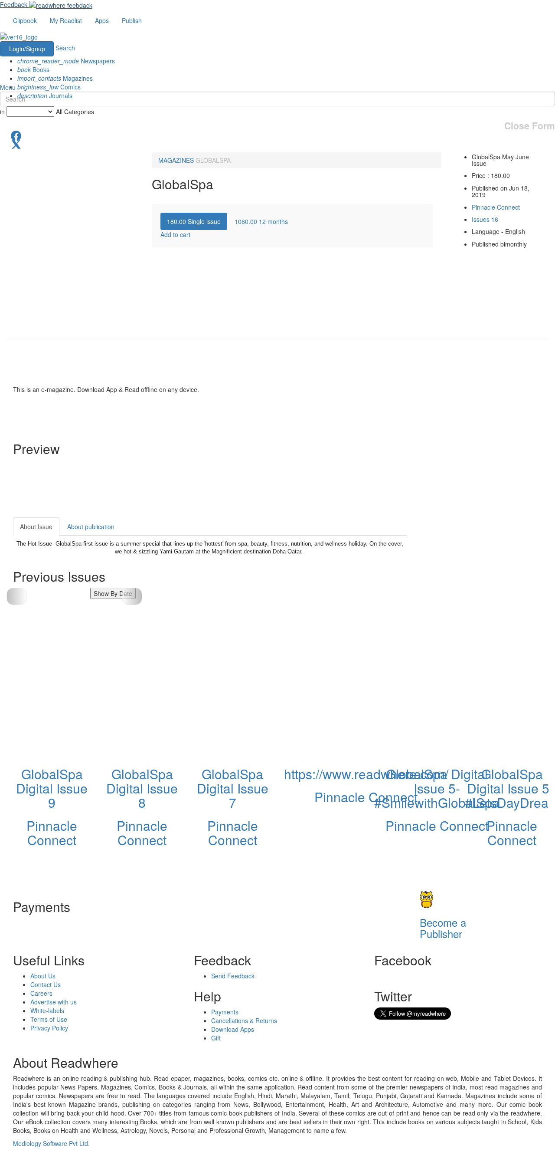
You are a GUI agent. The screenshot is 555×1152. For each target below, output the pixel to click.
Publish (132, 20)
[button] (132, 596)
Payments (224, 1011)
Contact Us (45, 984)
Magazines (55, 78)
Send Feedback (233, 975)
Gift (216, 1038)
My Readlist (66, 20)
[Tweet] (277, 143)
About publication (90, 526)
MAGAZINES (176, 160)
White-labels (47, 1010)
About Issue (36, 526)
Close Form (529, 125)
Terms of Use (48, 1019)
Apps (102, 20)
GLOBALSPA (213, 160)
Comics (49, 86)
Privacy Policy (49, 1028)
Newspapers (66, 60)
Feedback (13, 4)
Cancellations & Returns (244, 1020)
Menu (8, 87)
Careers (41, 993)
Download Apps (232, 1029)
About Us (43, 975)
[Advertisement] (485, 571)
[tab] (193, 221)
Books (33, 69)
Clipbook (25, 20)
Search (65, 47)
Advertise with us (53, 1001)
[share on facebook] (277, 135)
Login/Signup (27, 48)
